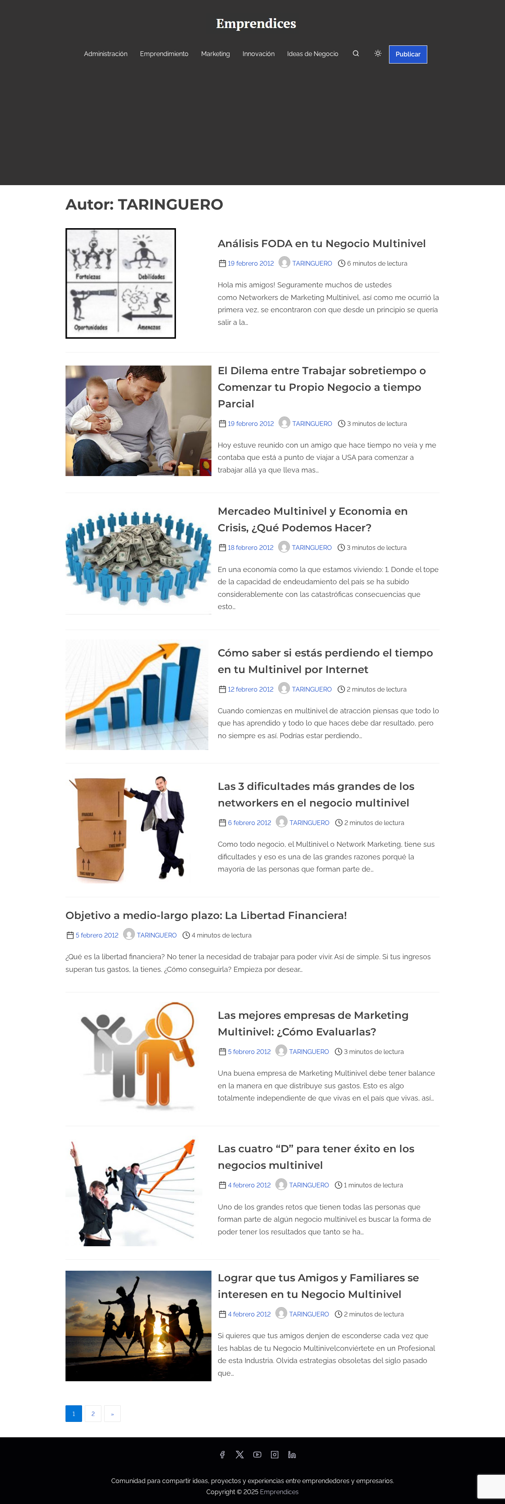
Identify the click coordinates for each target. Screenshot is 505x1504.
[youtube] (257, 1457)
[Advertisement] (252, 125)
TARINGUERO (312, 263)
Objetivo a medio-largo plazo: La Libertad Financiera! (206, 915)
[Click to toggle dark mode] (378, 54)
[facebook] (222, 1457)
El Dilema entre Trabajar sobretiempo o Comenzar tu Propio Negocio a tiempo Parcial (322, 387)
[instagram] (275, 1457)
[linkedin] (292, 1457)
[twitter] (240, 1457)
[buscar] (356, 55)
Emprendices (279, 1492)
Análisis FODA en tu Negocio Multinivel (322, 243)
